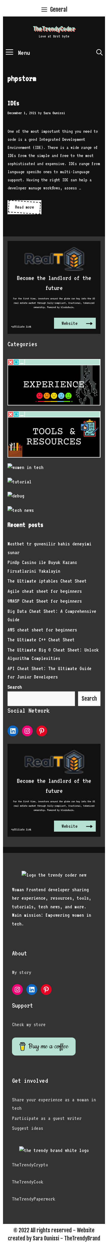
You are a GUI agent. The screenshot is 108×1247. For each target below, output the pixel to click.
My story (21, 972)
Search (89, 698)
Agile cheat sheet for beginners (45, 591)
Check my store (29, 1024)
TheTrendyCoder (54, 28)
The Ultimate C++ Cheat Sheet (41, 640)
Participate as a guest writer (47, 1118)
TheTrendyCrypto (30, 1165)
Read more (28, 207)
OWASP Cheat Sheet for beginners (45, 601)
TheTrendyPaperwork (33, 1199)
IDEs (14, 103)
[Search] (99, 52)
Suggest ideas (27, 1128)
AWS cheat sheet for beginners (42, 630)
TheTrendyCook (27, 1182)
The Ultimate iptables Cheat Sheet (47, 581)
